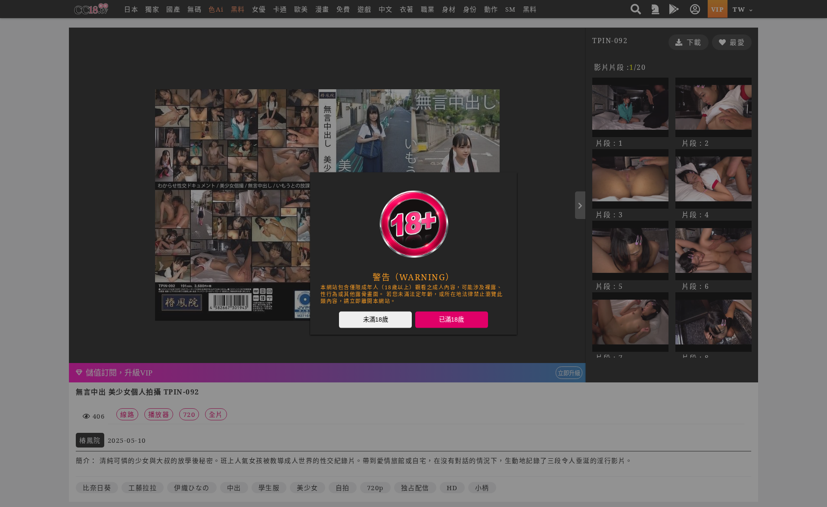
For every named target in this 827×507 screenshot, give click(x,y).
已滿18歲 (451, 319)
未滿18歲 (375, 319)
